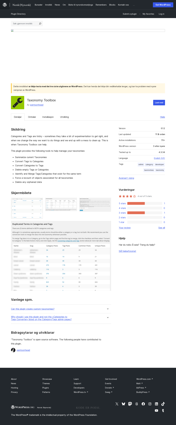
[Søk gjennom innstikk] (40, 23)
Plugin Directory (18, 14)
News (13, 383)
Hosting (14, 388)
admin (140, 164)
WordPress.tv (81, 392)
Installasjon (48, 117)
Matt (139, 383)
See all (161, 227)
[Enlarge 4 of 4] (107, 224)
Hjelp (162, 117)
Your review (125, 227)
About (13, 379)
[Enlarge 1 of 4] (39, 201)
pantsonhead (36, 104)
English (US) (159, 158)
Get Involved (111, 379)
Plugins (45, 388)
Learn (76, 379)
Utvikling (64, 117)
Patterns (46, 392)
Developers (79, 388)
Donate (109, 388)
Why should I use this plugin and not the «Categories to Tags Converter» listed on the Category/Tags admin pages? (41, 318)
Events (108, 383)
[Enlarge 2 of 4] (73, 201)
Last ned (159, 102)
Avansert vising (126, 178)
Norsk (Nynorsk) (44, 407)
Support (77, 383)
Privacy (14, 392)
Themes (46, 383)
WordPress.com (144, 379)
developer (159, 164)
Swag (108, 392)
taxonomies (149, 170)
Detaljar (18, 117)
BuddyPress (143, 392)
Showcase (47, 379)
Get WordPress (163, 5)
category (149, 164)
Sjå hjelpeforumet (127, 251)
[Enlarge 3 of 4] (107, 201)
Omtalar (32, 117)
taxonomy (160, 170)
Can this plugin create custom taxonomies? (32, 309)
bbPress (141, 388)
